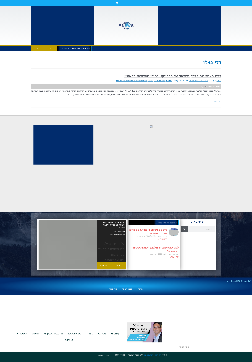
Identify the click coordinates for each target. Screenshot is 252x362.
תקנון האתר (127, 289)
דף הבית (115, 333)
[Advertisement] (189, 25)
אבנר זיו (169, 80)
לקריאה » (217, 101)
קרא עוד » (162, 239)
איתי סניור (161, 80)
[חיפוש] (184, 229)
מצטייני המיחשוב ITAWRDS (128, 80)
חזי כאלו (143, 80)
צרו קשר (113, 289)
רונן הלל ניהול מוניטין (153, 355)
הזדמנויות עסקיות (53, 333)
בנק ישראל (152, 80)
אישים (23, 333)
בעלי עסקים (74, 333)
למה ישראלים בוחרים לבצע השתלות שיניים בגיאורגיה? (165, 223)
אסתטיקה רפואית (96, 333)
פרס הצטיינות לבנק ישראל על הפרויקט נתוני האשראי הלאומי (172, 76)
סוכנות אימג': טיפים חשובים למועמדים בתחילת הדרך (73, 48)
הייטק (218, 80)
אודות (140, 289)
